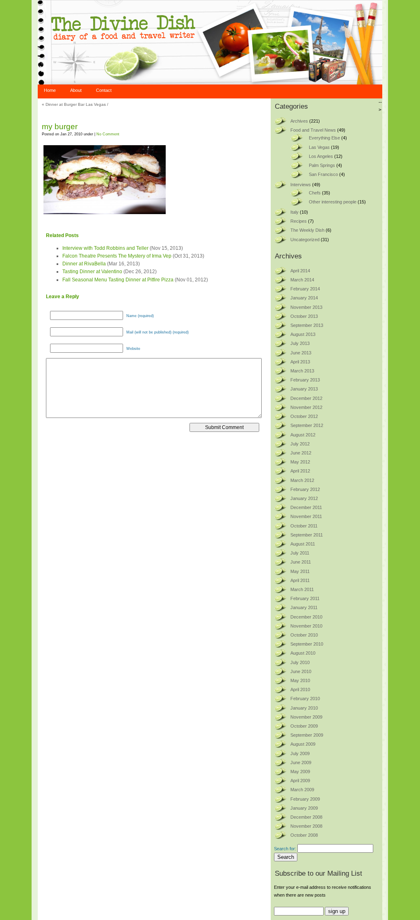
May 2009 (300, 771)
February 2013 (305, 379)
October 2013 (304, 316)
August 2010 (302, 653)
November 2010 (306, 625)
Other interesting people (332, 201)
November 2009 (306, 717)
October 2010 (304, 634)
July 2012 (300, 443)
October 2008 (304, 835)
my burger (60, 126)
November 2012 (306, 407)
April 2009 (300, 780)
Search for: (285, 848)
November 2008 (306, 826)
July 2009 (300, 753)
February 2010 (305, 698)
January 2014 (304, 297)
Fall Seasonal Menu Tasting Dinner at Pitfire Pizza (117, 280)
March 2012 (302, 480)
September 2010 (306, 643)
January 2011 (303, 607)
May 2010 (300, 680)
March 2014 (302, 279)
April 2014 (300, 270)
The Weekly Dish (307, 230)
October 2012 (304, 416)
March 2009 (302, 789)
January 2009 (304, 808)
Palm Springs (322, 165)
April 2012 (300, 470)
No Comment (107, 134)
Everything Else (324, 137)
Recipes (298, 221)
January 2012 (304, 498)
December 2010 (306, 616)
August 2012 (302, 434)
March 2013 (302, 370)
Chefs (315, 192)
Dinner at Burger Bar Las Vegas (76, 104)
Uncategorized (305, 239)
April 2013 (300, 361)
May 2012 (300, 461)
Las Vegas (319, 147)
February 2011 (305, 598)
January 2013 (304, 388)
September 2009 (306, 735)
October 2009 (304, 726)
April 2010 (300, 689)
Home (50, 90)
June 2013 (300, 352)
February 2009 (305, 799)
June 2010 (300, 671)
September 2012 (306, 425)
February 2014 (305, 288)
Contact (104, 90)
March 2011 (302, 589)
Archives (299, 121)
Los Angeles (321, 156)
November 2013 (306, 307)
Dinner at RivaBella (84, 264)
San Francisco (323, 174)
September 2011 (306, 534)
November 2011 (306, 516)
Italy (294, 212)
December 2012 (306, 398)
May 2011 (300, 571)
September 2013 (306, 325)
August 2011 (302, 543)
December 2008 (306, 817)
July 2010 (300, 662)
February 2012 (305, 489)
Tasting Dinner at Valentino (92, 271)
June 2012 (300, 452)
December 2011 (306, 507)
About (76, 90)
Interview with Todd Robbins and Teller (105, 248)
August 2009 (302, 744)
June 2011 (300, 561)
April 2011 (300, 580)
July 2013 (300, 343)
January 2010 (304, 707)
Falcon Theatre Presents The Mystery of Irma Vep (116, 256)
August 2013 (302, 334)
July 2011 (299, 552)
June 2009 (300, 762)
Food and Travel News (313, 130)
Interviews (300, 184)
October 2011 (303, 525)
